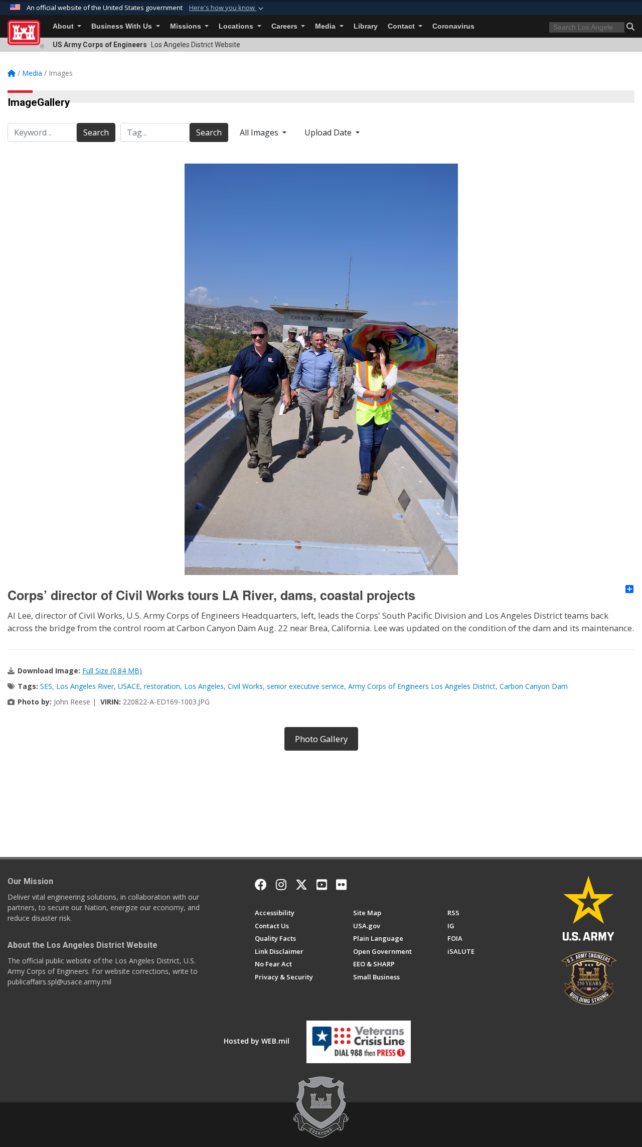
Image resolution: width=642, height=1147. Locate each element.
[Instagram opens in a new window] (281, 885)
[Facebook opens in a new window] (261, 885)
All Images (260, 132)
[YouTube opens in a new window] (321, 885)
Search (96, 132)
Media (326, 26)
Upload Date (329, 132)
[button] (227, 8)
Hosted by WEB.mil (256, 1041)
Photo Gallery (321, 739)
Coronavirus (453, 26)
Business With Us (122, 26)
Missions (186, 26)
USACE (129, 686)
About (64, 26)
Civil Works (245, 686)
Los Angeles (204, 686)
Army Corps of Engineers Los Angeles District (422, 686)
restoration (162, 686)
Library (366, 26)
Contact (402, 26)
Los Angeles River (85, 686)
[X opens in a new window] (301, 885)
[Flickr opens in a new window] (341, 885)
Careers (285, 26)
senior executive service (305, 686)
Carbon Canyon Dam (534, 686)
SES (46, 686)
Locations (237, 26)
